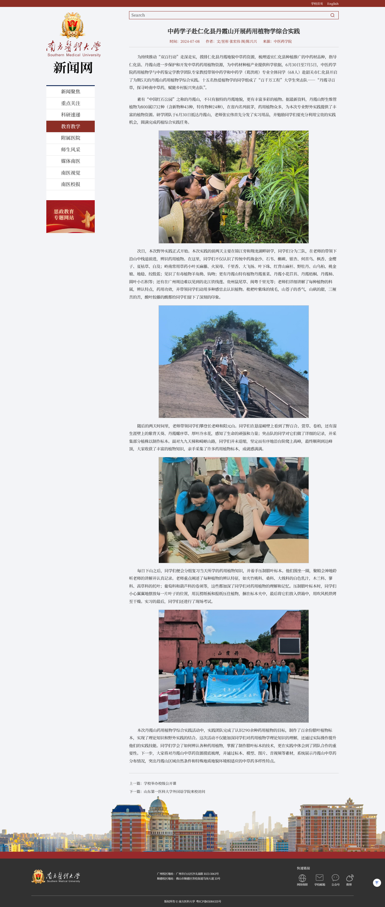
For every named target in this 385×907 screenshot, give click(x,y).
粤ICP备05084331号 (208, 901)
